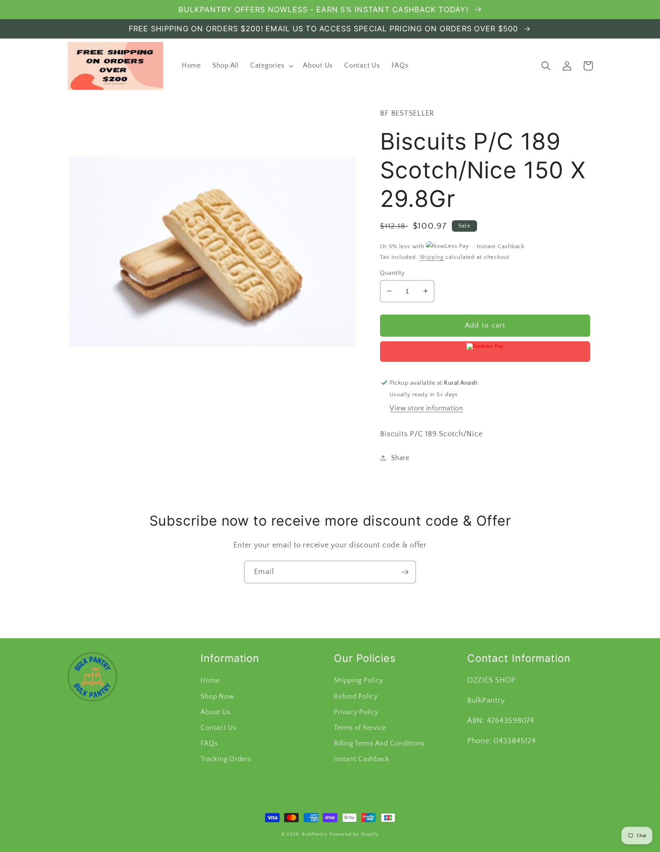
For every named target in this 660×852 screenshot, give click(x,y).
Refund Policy (356, 696)
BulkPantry (315, 834)
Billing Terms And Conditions (379, 743)
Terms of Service (360, 728)
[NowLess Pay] (485, 351)
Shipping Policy (358, 680)
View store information (426, 408)
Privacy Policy (356, 712)
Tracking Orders (226, 759)
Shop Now (217, 696)
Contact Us (218, 728)
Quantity (392, 272)
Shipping (432, 256)
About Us (215, 712)
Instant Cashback (362, 759)
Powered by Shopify (354, 834)
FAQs (209, 743)
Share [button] (400, 458)
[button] (270, 66)
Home (210, 680)
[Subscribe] (405, 572)
